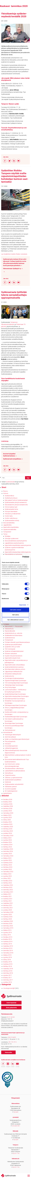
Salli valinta (15, 614)
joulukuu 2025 (7, 811)
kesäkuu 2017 (7, 977)
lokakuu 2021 (7, 894)
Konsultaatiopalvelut (11, 746)
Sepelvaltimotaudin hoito (12, 658)
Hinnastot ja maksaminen (12, 513)
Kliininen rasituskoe (11, 653)
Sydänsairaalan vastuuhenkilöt (14, 784)
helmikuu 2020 (7, 923)
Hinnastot (8, 744)
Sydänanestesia (10, 638)
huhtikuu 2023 (7, 865)
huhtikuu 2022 (7, 883)
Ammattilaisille (7, 732)
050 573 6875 (12, 1037)
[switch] (27, 589)
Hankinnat (8, 782)
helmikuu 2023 (7, 867)
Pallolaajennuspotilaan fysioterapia (16, 705)
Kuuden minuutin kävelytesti (13, 656)
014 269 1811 (16, 1126)
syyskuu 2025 (7, 817)
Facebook (3, 1066)
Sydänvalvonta (9, 676)
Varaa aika (8, 1052)
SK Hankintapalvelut (11, 791)
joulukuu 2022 (7, 869)
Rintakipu (7, 536)
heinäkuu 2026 (7, 799)
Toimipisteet (7, 532)
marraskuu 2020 (8, 912)
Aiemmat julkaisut (10, 737)
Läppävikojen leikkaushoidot (13, 671)
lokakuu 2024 (7, 838)
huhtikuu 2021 (7, 901)
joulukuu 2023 (7, 853)
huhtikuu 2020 (7, 919)
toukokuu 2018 (7, 964)
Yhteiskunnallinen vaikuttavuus (14, 768)
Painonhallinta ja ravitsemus (13, 554)
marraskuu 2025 (8, 813)
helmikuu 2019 (7, 948)
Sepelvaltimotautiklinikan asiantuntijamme (18, 545)
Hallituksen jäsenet (11, 786)
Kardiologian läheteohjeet (13, 734)
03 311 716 (16, 1153)
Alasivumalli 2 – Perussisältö (14, 626)
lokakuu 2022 (7, 874)
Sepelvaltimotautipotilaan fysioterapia (17, 696)
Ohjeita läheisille (10, 631)
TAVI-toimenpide (10, 649)
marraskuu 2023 (8, 856)
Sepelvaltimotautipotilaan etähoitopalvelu (18, 552)
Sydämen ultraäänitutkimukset (14, 651)
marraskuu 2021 (8, 892)
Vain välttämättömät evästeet (15, 619)
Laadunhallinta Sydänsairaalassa (15, 771)
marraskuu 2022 (8, 871)
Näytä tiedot (22, 604)
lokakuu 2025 (7, 815)
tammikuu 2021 (8, 907)
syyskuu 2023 (7, 860)
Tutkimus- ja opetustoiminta (13, 777)
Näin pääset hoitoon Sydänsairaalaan (16, 500)
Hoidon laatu (9, 516)
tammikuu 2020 (8, 926)
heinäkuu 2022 (7, 880)
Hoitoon (5, 493)
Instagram (8, 1066)
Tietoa (5, 534)
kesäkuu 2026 (7, 802)
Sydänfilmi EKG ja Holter (12, 647)
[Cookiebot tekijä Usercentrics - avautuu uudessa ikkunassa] (22, 557)
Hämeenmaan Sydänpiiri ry (13, 268)
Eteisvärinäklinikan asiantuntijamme (16, 541)
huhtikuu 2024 (7, 847)
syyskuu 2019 (7, 932)
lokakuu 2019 (7, 930)
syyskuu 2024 (7, 840)
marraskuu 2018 (8, 953)
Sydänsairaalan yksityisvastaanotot (16, 502)
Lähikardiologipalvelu (11, 748)
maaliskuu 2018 (8, 968)
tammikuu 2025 (8, 831)
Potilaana (6, 624)
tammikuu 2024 (8, 851)
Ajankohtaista (7, 793)
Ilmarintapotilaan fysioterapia (14, 723)
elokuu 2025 (7, 820)
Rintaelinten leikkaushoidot (13, 674)
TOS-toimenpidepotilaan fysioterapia (16, 683)
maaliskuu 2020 (8, 921)
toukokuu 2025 (7, 824)
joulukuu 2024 (7, 833)
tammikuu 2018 (8, 973)
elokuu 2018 (7, 959)
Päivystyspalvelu (10, 741)
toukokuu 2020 (7, 917)
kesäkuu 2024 (7, 842)
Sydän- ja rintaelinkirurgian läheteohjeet (17, 739)
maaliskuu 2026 (8, 806)
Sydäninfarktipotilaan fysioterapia (15, 694)
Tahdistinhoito (9, 629)
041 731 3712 (13, 1042)
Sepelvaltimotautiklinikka (11, 527)
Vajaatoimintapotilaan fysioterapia (15, 680)
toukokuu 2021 (7, 898)
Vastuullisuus (9, 773)
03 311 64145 (11, 1017)
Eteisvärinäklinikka (8, 523)
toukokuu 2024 (7, 844)
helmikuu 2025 (7, 829)
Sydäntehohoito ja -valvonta (13, 633)
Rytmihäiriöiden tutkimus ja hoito (15, 669)
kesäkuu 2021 (7, 896)
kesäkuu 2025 (7, 822)
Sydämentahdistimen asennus (14, 667)
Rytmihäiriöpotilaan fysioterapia (15, 698)
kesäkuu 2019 (7, 939)
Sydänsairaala (10, 482)
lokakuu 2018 (7, 955)
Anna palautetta (11, 1007)
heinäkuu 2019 (7, 937)
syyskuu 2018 (7, 957)
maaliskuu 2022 (8, 885)
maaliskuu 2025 (8, 826)
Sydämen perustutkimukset (13, 644)
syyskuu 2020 (7, 914)
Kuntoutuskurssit (10, 730)
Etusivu (5, 491)
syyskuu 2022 (7, 876)
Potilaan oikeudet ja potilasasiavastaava (17, 642)
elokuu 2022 (7, 878)
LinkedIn (12, 1066)
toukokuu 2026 (7, 804)
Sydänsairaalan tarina (11, 509)
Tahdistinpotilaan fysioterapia (14, 685)
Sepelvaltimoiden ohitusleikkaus (15, 665)
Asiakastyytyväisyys (11, 498)
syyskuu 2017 (7, 975)
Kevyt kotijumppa (10, 687)
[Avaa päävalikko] (29, 1175)
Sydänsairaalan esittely (12, 520)
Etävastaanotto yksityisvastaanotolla (16, 504)
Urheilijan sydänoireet (11, 538)
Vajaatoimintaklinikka (9, 529)
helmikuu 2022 (7, 887)
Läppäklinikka (7, 525)
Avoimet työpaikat (10, 789)
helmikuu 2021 (7, 905)
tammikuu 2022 (8, 889)
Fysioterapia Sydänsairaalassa (14, 678)
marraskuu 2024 (8, 835)
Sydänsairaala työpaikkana (13, 459)
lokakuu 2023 (7, 858)
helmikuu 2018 (7, 971)
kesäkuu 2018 (7, 962)
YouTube (17, 1066)
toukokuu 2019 (7, 941)
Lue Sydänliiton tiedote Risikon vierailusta (14, 254)
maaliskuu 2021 (8, 903)
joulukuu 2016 (7, 982)
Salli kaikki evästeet (15, 609)
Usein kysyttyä (11, 1002)
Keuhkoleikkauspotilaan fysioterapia (16, 716)
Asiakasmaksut (9, 495)
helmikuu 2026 (7, 808)
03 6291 (16, 1112)
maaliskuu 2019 (8, 946)
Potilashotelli (9, 640)
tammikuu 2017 (8, 980)
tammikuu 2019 (8, 950)
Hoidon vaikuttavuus (11, 518)
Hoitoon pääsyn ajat (11, 507)
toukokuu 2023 (7, 862)
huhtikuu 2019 (7, 944)
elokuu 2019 (7, 935)
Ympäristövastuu (10, 775)
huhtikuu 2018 (7, 966)
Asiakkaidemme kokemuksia (13, 635)
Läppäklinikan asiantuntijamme (14, 543)
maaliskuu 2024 (8, 849)
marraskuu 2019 (8, 928)
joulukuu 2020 (7, 910)
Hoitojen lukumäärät (11, 511)
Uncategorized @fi (9, 988)
